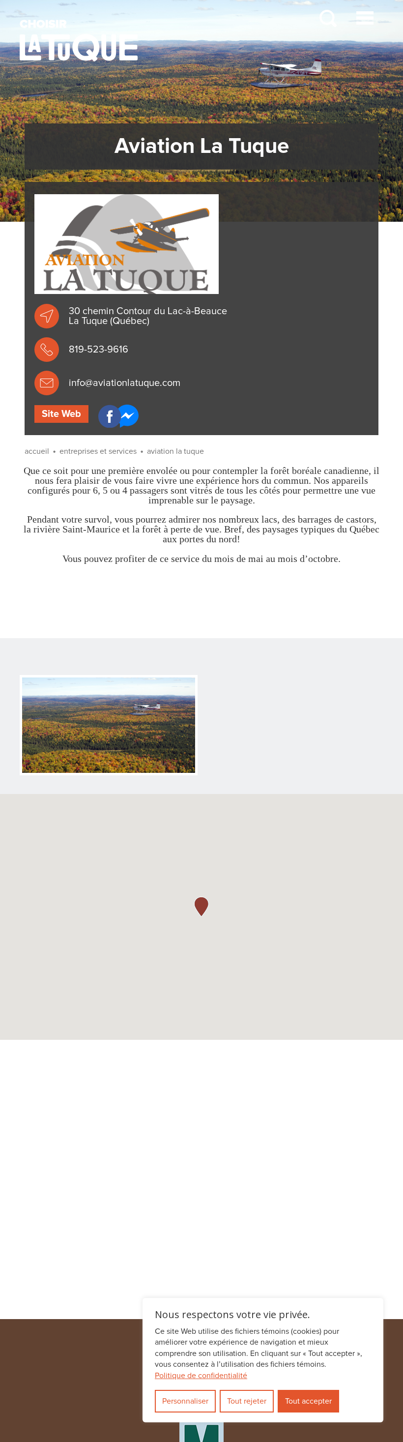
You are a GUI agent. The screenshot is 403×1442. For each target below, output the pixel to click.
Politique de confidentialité (201, 1376)
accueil (37, 451)
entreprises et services (98, 451)
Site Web (61, 414)
